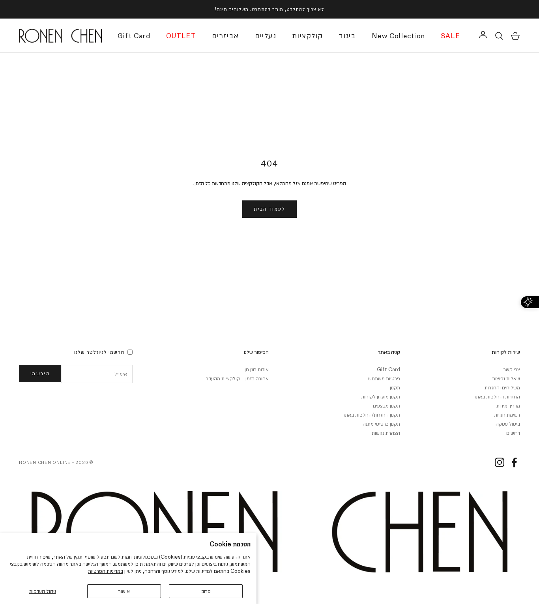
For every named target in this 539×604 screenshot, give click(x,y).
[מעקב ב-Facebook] (514, 462)
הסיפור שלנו (256, 351)
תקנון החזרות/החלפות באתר (371, 414)
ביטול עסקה (508, 423)
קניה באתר (389, 351)
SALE (450, 37)
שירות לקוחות (506, 351)
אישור (124, 591)
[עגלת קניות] (515, 36)
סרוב (206, 591)
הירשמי (40, 373)
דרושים (513, 432)
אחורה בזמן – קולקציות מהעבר (237, 378)
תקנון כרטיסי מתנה (381, 423)
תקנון (395, 387)
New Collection (398, 37)
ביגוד (347, 36)
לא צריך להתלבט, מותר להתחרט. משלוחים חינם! (269, 9)
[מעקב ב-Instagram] (499, 462)
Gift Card (134, 37)
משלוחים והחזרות (502, 387)
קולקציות (307, 36)
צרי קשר (511, 369)
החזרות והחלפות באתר (496, 396)
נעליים (265, 36)
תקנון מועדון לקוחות (380, 396)
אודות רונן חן (257, 369)
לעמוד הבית (269, 209)
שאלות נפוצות (506, 378)
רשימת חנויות (507, 414)
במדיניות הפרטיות (105, 570)
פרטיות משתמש (384, 378)
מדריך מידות (508, 405)
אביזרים (225, 36)
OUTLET (181, 37)
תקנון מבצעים (386, 405)
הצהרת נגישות (386, 432)
